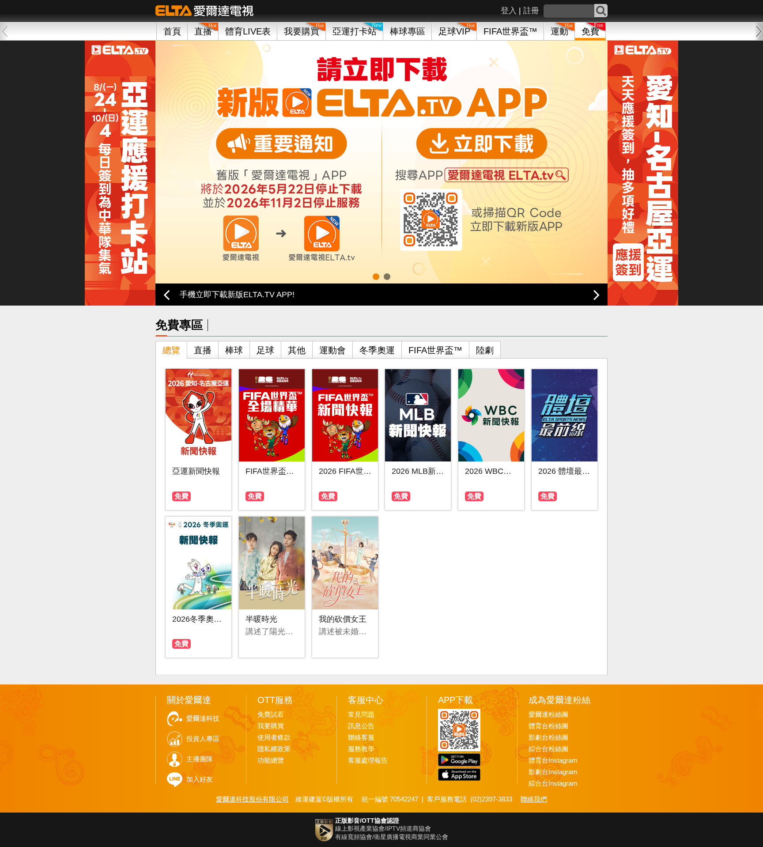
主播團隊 (199, 759)
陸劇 (485, 350)
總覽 (171, 350)
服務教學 (361, 748)
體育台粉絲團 (548, 726)
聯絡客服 (361, 737)
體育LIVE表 (248, 31)
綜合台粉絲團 (548, 748)
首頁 (172, 31)
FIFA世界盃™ (510, 31)
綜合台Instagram (553, 783)
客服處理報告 (368, 760)
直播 (203, 350)
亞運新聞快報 (196, 471)
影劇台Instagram (553, 771)
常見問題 (361, 714)
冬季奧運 (377, 350)
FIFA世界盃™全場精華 (272, 471)
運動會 (332, 350)
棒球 (234, 350)
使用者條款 (274, 737)
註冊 (531, 10)
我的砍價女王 (342, 619)
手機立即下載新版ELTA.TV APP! (237, 294)
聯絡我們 (534, 799)
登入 (509, 10)
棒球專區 (407, 31)
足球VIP (454, 31)
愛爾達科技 (202, 718)
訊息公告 (361, 726)
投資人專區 (202, 738)
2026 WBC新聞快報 (491, 471)
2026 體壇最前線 (564, 471)
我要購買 (301, 31)
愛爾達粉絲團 (548, 714)
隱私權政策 (274, 748)
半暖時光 (261, 619)
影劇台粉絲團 (548, 737)
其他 (297, 350)
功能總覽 (270, 760)
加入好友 (199, 779)
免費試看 (270, 714)
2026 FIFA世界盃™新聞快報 (345, 471)
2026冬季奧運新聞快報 (198, 619)
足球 (265, 350)
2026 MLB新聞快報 (418, 471)
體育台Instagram (553, 760)
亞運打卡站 (354, 31)
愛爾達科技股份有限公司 (252, 799)
